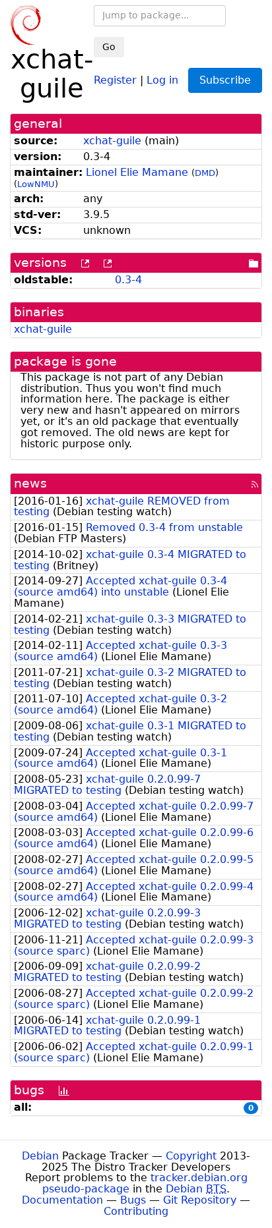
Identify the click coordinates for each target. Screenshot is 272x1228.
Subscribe (225, 80)
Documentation (62, 1200)
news (30, 483)
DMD (205, 173)
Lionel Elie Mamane (137, 172)
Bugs (133, 1200)
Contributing (136, 1211)
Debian (40, 1156)
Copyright (191, 1156)
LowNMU (36, 184)
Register (115, 79)
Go (109, 47)
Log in (162, 79)
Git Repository (199, 1200)
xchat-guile (112, 140)
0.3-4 (128, 279)
